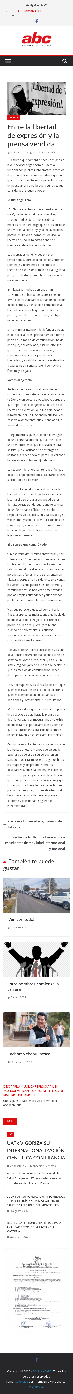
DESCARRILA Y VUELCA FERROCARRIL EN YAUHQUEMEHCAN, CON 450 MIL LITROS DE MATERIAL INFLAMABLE (33, 1090)
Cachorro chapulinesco (28, 1054)
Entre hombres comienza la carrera (33, 986)
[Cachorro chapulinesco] (36, 1015)
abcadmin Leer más (44, 152)
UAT (10, 1134)
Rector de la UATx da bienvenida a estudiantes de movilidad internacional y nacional (35, 843)
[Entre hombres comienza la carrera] (36, 945)
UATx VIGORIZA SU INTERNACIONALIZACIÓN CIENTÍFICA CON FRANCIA (36, 1150)
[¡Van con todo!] (36, 880)
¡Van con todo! (20, 919)
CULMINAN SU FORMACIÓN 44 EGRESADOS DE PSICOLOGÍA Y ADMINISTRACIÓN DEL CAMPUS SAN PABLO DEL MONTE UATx (35, 1201)
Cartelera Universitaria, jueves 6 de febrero (35, 824)
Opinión (13, 117)
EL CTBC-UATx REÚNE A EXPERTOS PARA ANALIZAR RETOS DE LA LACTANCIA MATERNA (33, 1227)
